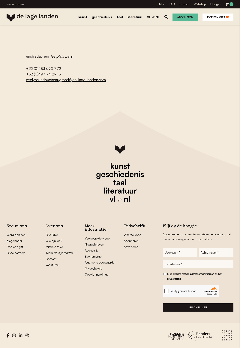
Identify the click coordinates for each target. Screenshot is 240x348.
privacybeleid (174, 278)
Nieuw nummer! (16, 4)
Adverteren (131, 247)
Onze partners (16, 253)
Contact (184, 4)
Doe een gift (216, 17)
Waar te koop (132, 235)
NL (160, 4)
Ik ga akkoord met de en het (194, 276)
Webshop (200, 4)
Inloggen (215, 4)
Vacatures (52, 265)
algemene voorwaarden (202, 273)
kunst (120, 166)
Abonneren (185, 17)
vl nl (120, 199)
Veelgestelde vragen (98, 238)
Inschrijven (198, 307)
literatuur (120, 190)
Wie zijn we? (54, 241)
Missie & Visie (54, 247)
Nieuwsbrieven (94, 244)
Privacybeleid (93, 268)
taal (120, 182)
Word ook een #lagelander (16, 238)
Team (59, 253)
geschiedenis (120, 174)
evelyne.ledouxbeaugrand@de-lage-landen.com (66, 79)
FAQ (172, 4)
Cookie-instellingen (97, 274)
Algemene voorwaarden (100, 262)
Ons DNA (52, 235)
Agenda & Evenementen (94, 253)
